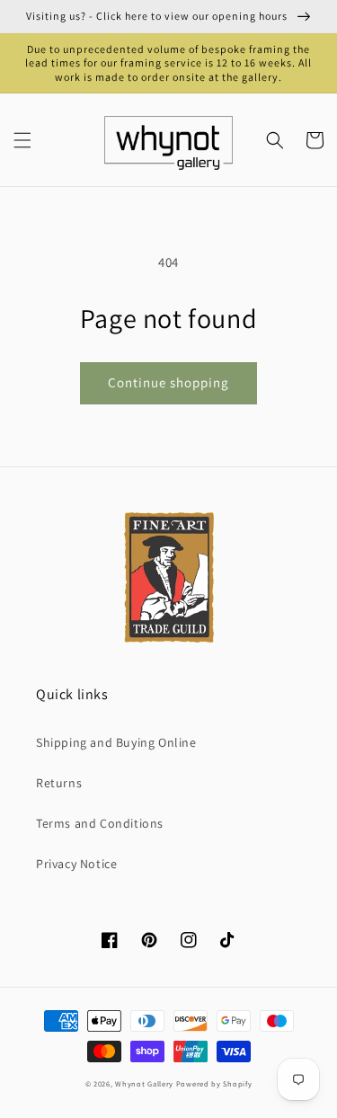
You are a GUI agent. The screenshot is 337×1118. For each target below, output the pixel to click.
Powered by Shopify (214, 1083)
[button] (22, 140)
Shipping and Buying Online (116, 742)
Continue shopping (168, 382)
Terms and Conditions (100, 823)
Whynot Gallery (144, 1083)
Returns (59, 783)
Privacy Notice (76, 864)
